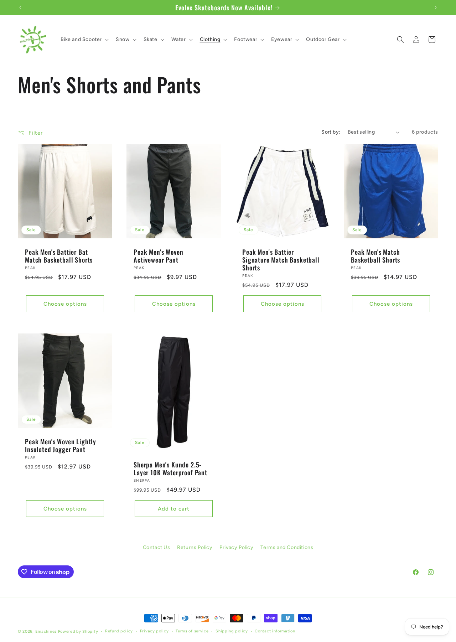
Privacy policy (154, 630)
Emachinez (46, 631)
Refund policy (119, 630)
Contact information (275, 630)
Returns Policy (194, 547)
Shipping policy (232, 630)
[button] (84, 39)
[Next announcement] (436, 7)
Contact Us (156, 547)
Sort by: (330, 132)
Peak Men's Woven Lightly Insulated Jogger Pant (60, 445)
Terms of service (192, 630)
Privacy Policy (236, 547)
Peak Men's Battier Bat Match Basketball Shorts (59, 256)
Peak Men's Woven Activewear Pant (158, 256)
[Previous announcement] (20, 7)
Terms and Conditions (286, 547)
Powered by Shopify (78, 631)
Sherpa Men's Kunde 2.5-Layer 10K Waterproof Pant (170, 468)
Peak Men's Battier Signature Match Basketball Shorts (281, 259)
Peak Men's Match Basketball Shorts (375, 256)
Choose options (65, 304)
